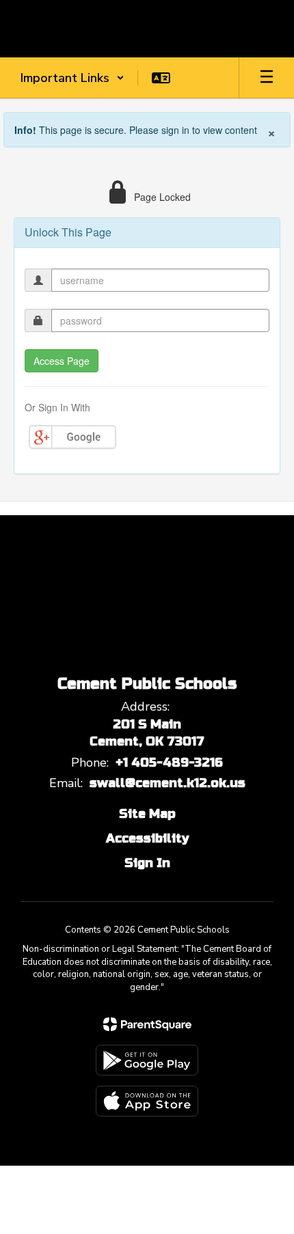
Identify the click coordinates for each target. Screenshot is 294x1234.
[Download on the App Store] (147, 1101)
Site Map (147, 813)
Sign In (147, 862)
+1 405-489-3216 (169, 762)
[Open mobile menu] (266, 77)
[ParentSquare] (147, 1024)
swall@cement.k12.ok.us (167, 783)
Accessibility (147, 838)
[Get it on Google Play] (147, 1060)
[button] (72, 77)
